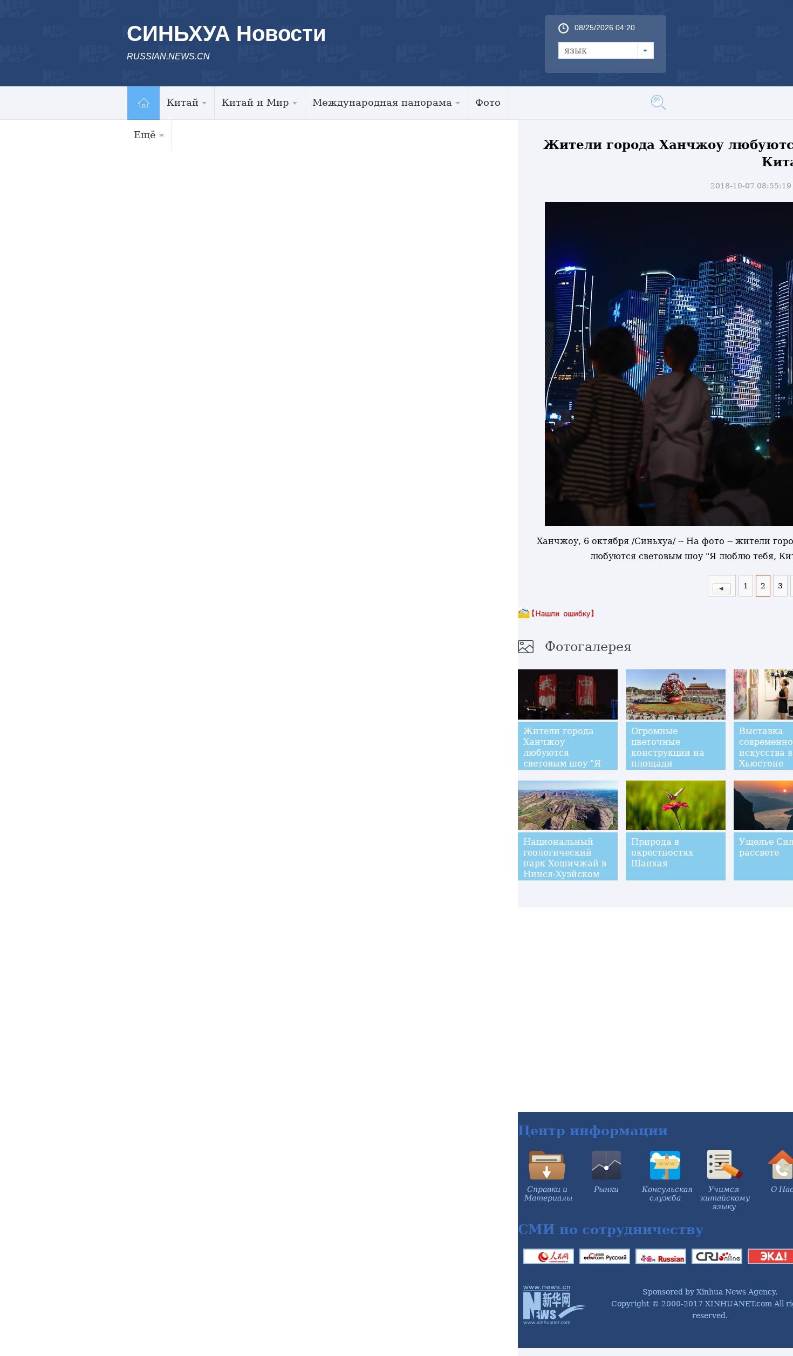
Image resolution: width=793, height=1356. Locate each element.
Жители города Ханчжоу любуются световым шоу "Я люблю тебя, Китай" (562, 758)
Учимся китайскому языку (725, 1198)
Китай (183, 102)
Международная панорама (382, 102)
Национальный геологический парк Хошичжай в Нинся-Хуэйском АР (564, 863)
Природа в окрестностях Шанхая (662, 853)
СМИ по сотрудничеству (610, 1229)
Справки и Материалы (548, 1193)
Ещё (145, 134)
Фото (488, 102)
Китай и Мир (255, 102)
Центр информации (593, 1130)
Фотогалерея (588, 646)
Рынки (606, 1189)
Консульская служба (667, 1193)
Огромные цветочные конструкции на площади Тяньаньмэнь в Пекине (668, 758)
